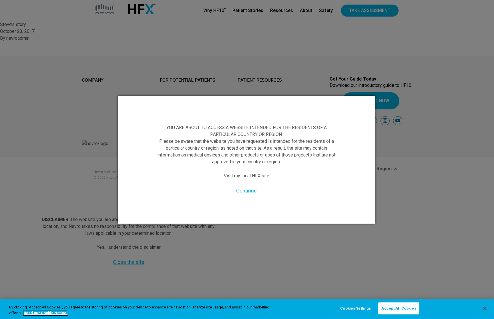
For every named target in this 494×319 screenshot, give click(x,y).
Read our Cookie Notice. (45, 313)
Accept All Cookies (398, 308)
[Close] (485, 308)
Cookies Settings (355, 308)
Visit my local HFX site (246, 175)
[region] (247, 309)
